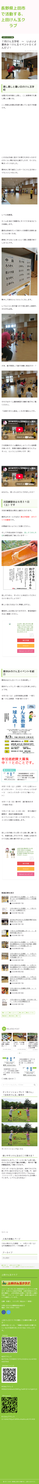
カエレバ (32, 635)
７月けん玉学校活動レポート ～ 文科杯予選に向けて (23, 932)
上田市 (22, 1012)
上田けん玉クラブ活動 (8, 37)
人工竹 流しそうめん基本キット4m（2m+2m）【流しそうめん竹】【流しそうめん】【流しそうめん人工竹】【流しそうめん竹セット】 (25, 628)
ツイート (5, 1232)
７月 (18, 1016)
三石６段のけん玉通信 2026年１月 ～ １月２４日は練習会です (23, 1000)
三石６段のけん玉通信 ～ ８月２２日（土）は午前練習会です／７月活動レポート (23, 898)
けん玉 (5, 1012)
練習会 (5, 1016)
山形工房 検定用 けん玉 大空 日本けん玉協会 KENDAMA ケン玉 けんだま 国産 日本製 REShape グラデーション (25, 852)
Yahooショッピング (26, 651)
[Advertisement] (32, 9)
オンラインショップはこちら (12, 1149)
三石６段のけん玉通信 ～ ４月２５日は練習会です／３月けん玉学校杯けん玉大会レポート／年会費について (23, 967)
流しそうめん (30, 1012)
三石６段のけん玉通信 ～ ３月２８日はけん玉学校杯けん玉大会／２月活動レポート (23, 979)
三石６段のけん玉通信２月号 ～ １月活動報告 (23, 989)
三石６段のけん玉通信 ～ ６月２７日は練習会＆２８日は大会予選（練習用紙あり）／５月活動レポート (23, 944)
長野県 (12, 1016)
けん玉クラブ (14, 1012)
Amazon (26, 646)
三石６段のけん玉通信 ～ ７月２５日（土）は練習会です (23, 909)
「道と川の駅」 (21, 1162)
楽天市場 (26, 640)
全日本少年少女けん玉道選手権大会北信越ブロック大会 (23, 920)
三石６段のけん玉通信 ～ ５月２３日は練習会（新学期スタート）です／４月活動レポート (23, 955)
